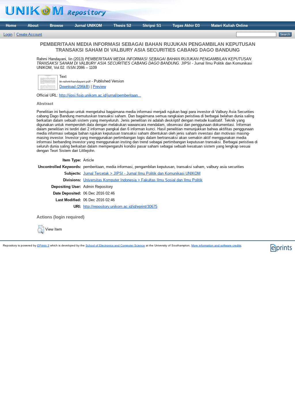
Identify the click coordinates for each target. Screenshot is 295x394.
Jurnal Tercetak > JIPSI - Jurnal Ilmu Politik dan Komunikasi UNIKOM (142, 173)
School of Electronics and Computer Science (115, 245)
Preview (99, 86)
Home (11, 25)
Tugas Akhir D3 (186, 25)
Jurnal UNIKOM (88, 25)
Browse (56, 25)
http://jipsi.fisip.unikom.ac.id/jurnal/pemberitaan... (100, 95)
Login (7, 34)
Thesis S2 (122, 25)
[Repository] (55, 20)
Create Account (29, 34)
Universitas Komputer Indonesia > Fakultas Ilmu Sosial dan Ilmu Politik (143, 180)
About (33, 25)
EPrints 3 (43, 245)
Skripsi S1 (152, 25)
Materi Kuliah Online (229, 25)
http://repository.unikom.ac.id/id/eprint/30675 (120, 206)
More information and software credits (216, 245)
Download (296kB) (74, 86)
